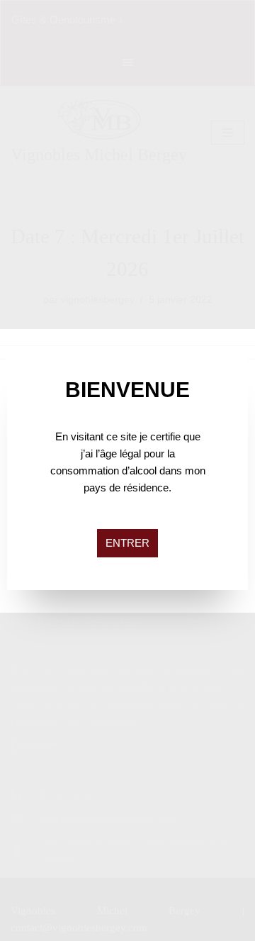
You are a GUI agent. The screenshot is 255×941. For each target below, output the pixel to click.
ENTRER (127, 543)
